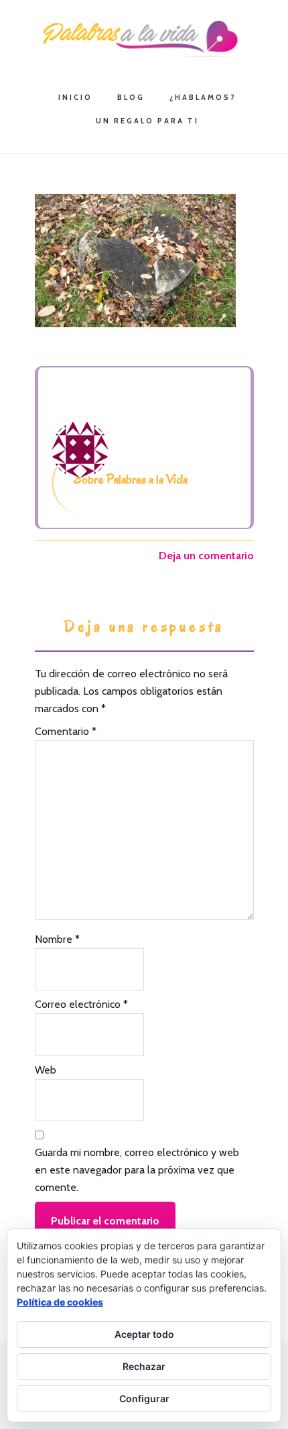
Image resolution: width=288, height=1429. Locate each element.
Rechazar (144, 1366)
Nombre (57, 939)
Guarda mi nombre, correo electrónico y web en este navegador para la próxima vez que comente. (137, 1170)
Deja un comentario (206, 555)
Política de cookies (60, 1302)
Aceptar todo (144, 1334)
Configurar (144, 1398)
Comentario (65, 731)
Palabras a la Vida (144, 39)
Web (45, 1070)
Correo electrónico (81, 1004)
